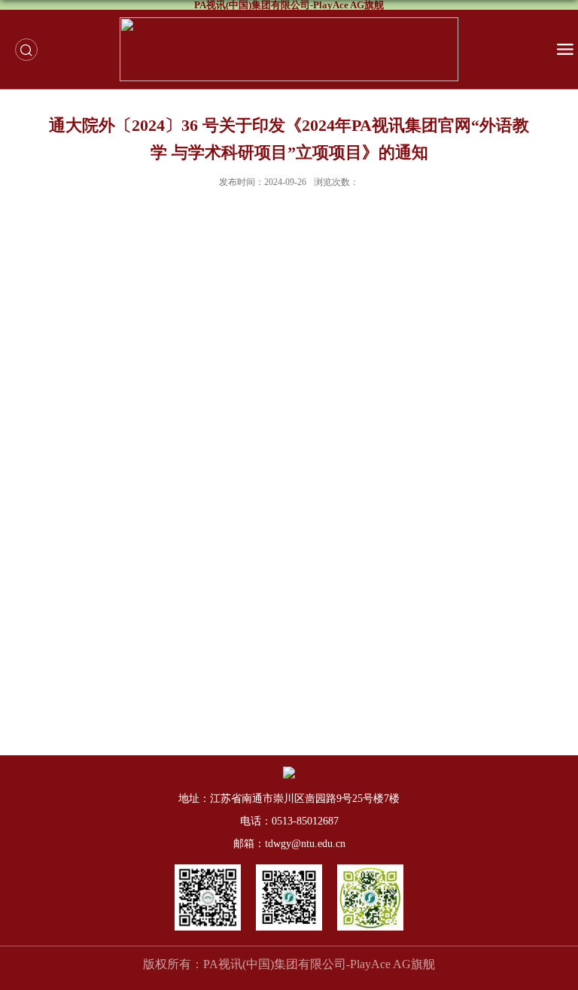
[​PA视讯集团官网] (289, 49)
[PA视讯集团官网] (289, 869)
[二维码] (208, 869)
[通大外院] (370, 869)
